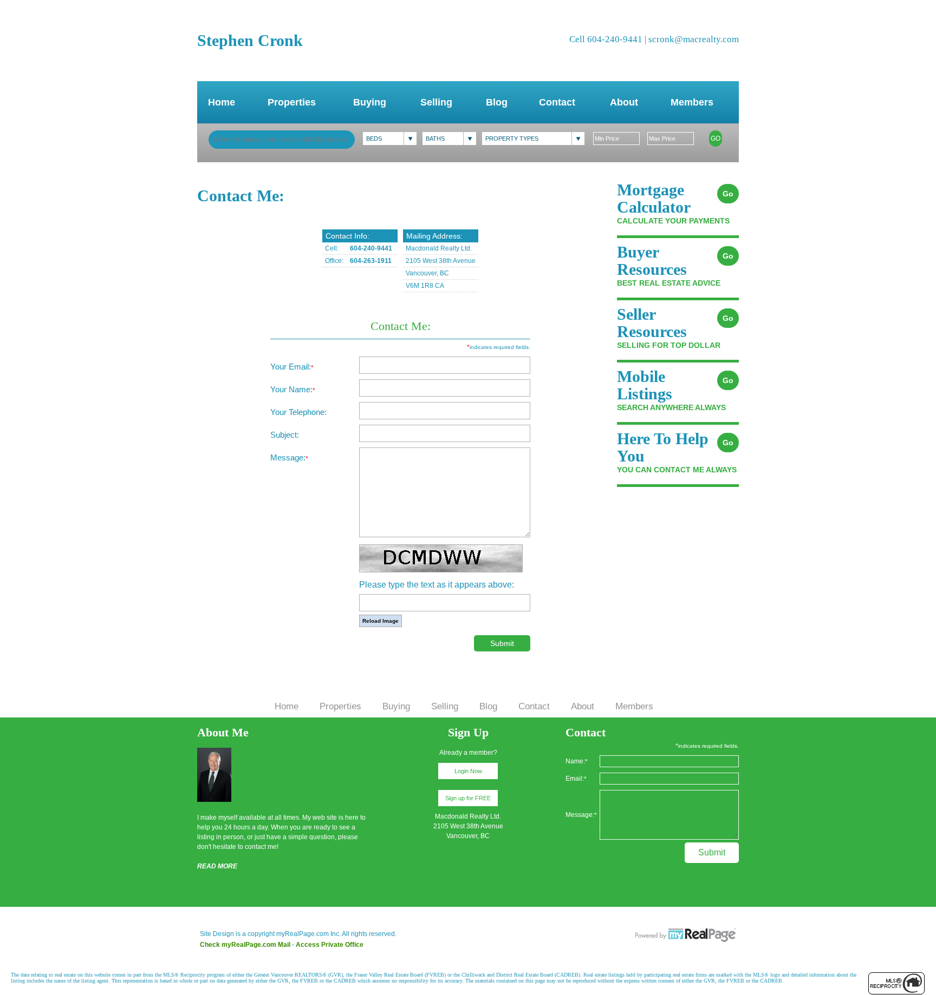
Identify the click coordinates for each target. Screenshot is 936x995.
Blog (497, 102)
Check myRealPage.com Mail (245, 944)
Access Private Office (329, 944)
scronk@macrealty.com (693, 39)
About (624, 102)
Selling (436, 102)
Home (221, 102)
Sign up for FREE (468, 798)
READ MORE (217, 866)
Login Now (468, 771)
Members (692, 102)
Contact (557, 102)
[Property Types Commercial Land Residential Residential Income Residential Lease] (533, 138)
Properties (292, 102)
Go (715, 138)
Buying (369, 102)
